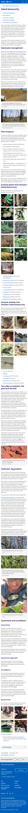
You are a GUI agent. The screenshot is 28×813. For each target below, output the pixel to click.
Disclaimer (3, 783)
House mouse (6, 376)
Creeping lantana (7, 289)
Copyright (16, 781)
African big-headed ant (8, 497)
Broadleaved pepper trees (9, 276)
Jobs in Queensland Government (5, 788)
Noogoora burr (7, 294)
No (23, 759)
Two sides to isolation (8, 17)
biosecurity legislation (18, 737)
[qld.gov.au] (6, 2)
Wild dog (5, 373)
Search (23, 2)
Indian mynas (6, 380)
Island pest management (9, 13)
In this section (6, 747)
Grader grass (6, 292)
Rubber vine (6, 299)
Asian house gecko (7, 383)
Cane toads (6, 378)
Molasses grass (7, 296)
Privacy (15, 783)
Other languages (17, 787)
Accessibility (16, 785)
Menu (26, 2)
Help (2, 781)
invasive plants (17, 190)
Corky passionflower (8, 285)
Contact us (21, 770)
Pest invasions (6, 15)
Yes (17, 759)
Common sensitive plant (9, 282)
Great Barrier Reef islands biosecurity (10, 5)
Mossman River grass (8, 280)
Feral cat (5, 371)
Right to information (5, 785)
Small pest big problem (9, 20)
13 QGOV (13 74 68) (10, 776)
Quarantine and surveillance (10, 22)
